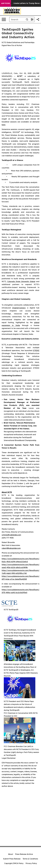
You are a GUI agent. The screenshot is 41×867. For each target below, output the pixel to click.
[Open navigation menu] (4, 19)
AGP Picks (5, 3)
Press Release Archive (24, 854)
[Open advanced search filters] (32, 19)
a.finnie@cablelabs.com (11, 535)
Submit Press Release (11, 859)
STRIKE (36, 350)
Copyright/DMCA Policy (13, 863)
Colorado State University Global (21, 281)
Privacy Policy (31, 863)
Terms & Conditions (30, 859)
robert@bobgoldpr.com (11, 548)
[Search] (27, 19)
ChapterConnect (18, 308)
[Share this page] (37, 19)
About (10, 854)
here (3, 125)
